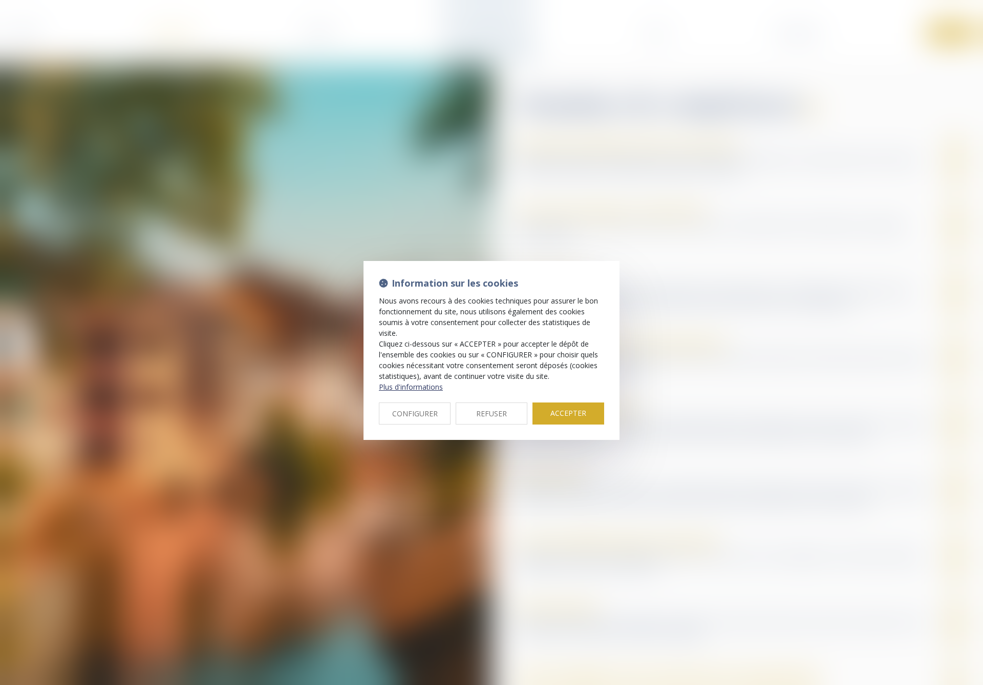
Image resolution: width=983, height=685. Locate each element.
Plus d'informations (411, 387)
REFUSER (491, 413)
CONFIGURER (415, 413)
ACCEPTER (568, 413)
